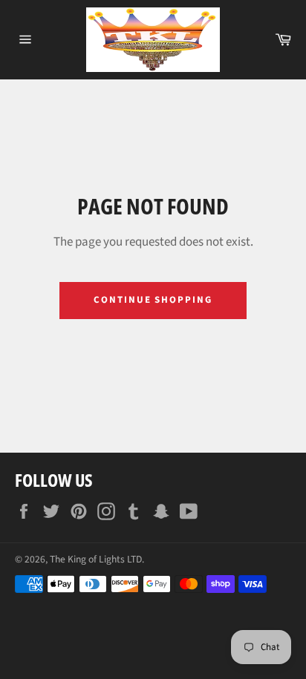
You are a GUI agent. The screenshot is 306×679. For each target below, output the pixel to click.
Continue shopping (153, 299)
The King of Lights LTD (96, 559)
